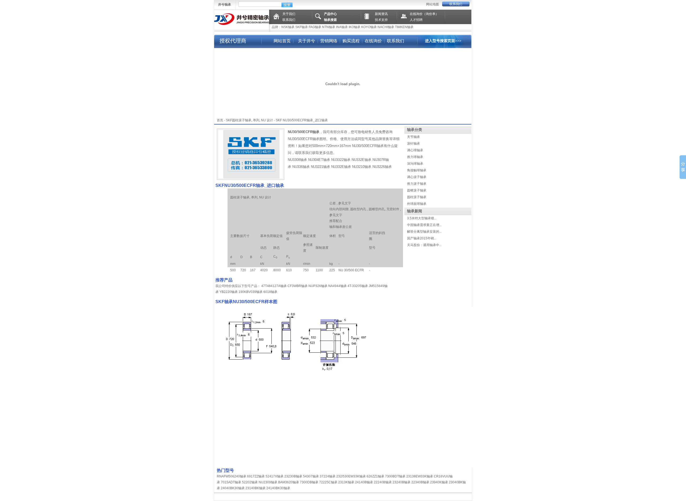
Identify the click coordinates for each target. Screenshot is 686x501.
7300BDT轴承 (395, 476)
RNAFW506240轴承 (231, 476)
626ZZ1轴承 (375, 476)
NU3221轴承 (320, 167)
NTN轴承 (328, 27)
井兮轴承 (224, 4)
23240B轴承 (402, 482)
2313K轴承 (346, 482)
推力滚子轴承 (416, 184)
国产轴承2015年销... (421, 238)
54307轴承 (311, 476)
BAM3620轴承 (288, 482)
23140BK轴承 (255, 488)
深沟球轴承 (415, 163)
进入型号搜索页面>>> (443, 41)
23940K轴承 (439, 482)
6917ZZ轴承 (256, 476)
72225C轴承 (328, 482)
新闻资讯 (381, 14)
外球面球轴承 (416, 204)
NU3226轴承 (382, 167)
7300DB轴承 (309, 482)
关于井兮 (306, 41)
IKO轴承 (354, 27)
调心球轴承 (415, 150)
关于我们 (288, 14)
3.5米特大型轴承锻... (422, 218)
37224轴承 (327, 476)
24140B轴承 (364, 482)
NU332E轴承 (361, 160)
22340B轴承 (420, 482)
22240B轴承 (383, 482)
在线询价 (373, 41)
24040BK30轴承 (233, 488)
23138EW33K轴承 (419, 476)
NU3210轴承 (361, 167)
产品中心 (330, 14)
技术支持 (381, 20)
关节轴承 (413, 137)
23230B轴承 (293, 476)
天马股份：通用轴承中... (424, 245)
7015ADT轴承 (231, 482)
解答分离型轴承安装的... (424, 231)
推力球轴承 (415, 157)
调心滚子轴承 (416, 177)
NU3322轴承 (341, 160)
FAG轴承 (315, 27)
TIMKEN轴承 (404, 27)
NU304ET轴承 (319, 160)
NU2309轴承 (268, 482)
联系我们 (455, 4)
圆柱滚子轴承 (416, 197)
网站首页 (282, 41)
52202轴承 (250, 482)
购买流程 (351, 41)
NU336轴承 (301, 167)
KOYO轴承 (369, 27)
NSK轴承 (287, 27)
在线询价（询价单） (424, 14)
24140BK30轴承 (278, 488)
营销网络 (328, 41)
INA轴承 (342, 27)
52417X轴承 (275, 476)
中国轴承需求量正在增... (424, 225)
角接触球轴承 (416, 170)
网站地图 (432, 4)
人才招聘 (416, 20)
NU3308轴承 (297, 160)
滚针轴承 (413, 143)
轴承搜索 (330, 20)
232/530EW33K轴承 (351, 476)
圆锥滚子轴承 (416, 190)
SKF (229, 120)
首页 (220, 120)
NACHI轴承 (386, 27)
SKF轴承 (301, 27)
